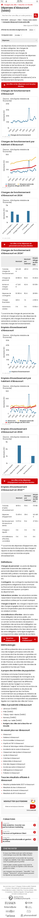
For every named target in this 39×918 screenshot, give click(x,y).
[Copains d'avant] (10, 911)
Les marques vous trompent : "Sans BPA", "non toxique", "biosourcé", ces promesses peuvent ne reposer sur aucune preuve (18, 873)
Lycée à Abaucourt (10, 755)
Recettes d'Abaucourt (10, 639)
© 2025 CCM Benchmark (19, 894)
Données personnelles (27, 888)
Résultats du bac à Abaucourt (14, 787)
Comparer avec (7, 35)
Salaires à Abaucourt (11, 737)
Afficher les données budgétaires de (14, 29)
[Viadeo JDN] (29, 911)
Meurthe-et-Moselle (26, 4)
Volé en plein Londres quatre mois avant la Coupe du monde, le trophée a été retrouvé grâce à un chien (18, 866)
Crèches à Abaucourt (11, 758)
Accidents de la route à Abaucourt (16, 749)
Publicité (33, 886)
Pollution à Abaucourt (11, 773)
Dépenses (5, 40)
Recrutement (15, 888)
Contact (8, 888)
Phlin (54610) (8, 711)
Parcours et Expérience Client (14, 832)
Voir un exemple (31, 810)
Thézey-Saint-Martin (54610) (14, 714)
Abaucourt (7, 734)
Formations (9, 819)
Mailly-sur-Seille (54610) (12, 720)
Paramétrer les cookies (9, 890)
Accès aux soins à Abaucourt (14, 767)
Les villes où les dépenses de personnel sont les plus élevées (21, 244)
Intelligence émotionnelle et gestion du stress (17, 839)
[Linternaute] (10, 907)
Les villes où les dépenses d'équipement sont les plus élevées (20, 481)
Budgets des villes (11, 4)
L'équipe (19, 886)
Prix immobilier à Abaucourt (13, 740)
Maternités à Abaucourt (12, 761)
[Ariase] (10, 915)
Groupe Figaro (29, 892)
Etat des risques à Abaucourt (14, 764)
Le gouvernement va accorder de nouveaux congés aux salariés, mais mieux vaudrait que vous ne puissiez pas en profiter (18, 859)
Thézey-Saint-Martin (30, 20)
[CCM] (29, 903)
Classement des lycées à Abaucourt (17, 752)
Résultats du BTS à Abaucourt (14, 793)
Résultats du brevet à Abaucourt (15, 790)
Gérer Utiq (19, 890)
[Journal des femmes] (10, 903)
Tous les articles (28, 890)
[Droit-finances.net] (29, 907)
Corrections (9, 892)
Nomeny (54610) (9, 717)
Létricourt (13, 20)
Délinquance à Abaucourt (13, 770)
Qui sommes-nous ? (9, 886)
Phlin (19, 20)
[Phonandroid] (29, 915)
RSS (35, 890)
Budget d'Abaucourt (27, 639)
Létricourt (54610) (10, 708)
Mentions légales (19, 892)
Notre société (26, 886)
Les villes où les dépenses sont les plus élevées (20, 85)
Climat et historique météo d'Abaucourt (18, 746)
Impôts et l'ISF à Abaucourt (13, 743)
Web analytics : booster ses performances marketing (14, 825)
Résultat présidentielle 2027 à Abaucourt (18, 784)
